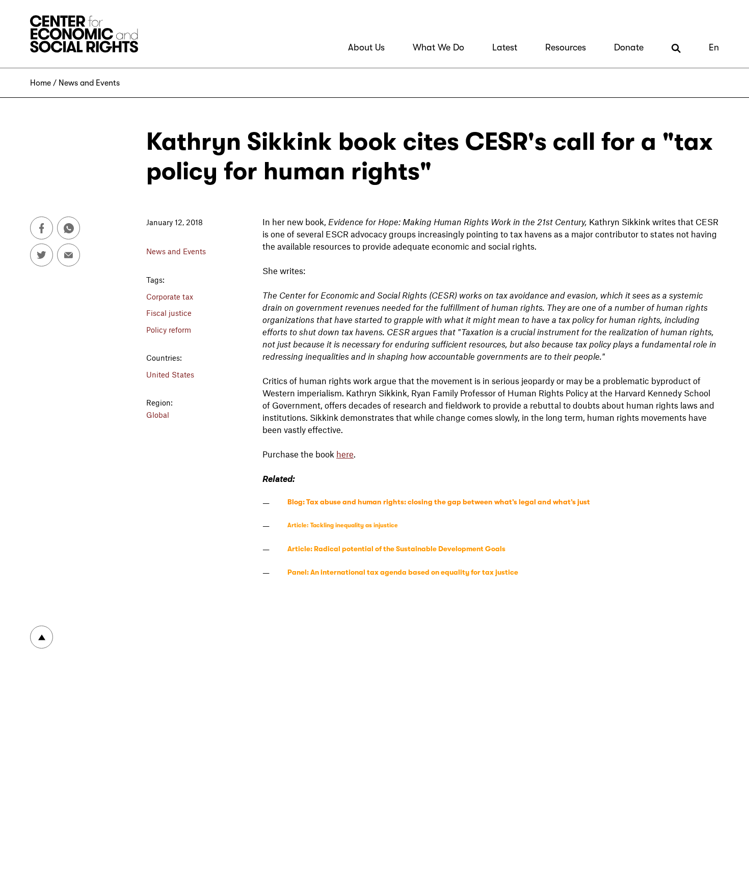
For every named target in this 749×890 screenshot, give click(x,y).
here (345, 454)
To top (41, 637)
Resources (565, 47)
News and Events (89, 83)
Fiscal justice (169, 312)
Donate (629, 47)
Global (157, 414)
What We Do (438, 47)
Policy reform (168, 329)
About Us (366, 47)
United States (170, 374)
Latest (504, 47)
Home (40, 83)
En (714, 47)
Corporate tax (169, 296)
